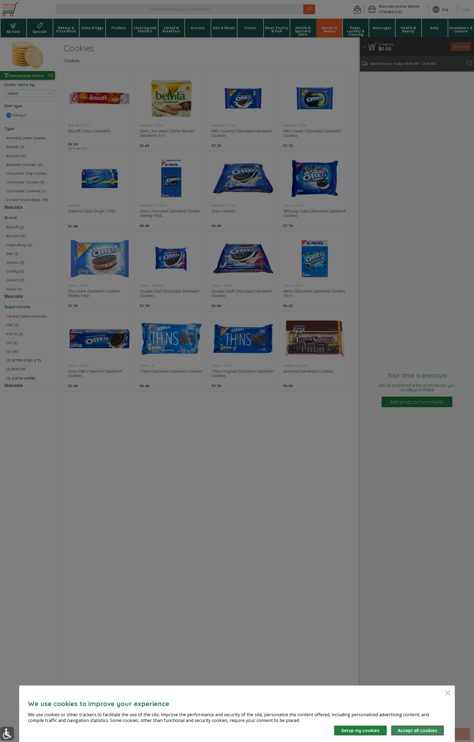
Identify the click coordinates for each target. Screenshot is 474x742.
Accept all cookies (417, 730)
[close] (447, 693)
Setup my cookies (360, 730)
